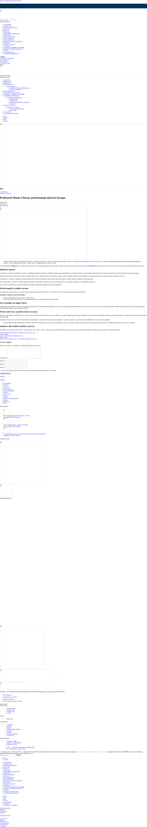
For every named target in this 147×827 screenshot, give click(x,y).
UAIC (111, 266)
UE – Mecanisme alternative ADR (16, 749)
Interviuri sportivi (8, 389)
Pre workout (6, 394)
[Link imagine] (13, 688)
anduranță (2, 332)
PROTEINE (6, 43)
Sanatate (5, 397)
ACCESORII (7, 24)
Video (5, 403)
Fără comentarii (16, 417)
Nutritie (5, 392)
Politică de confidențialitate (14, 742)
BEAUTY (6, 30)
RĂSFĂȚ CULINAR (13, 107)
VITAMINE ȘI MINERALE (15, 98)
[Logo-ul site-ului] (10, 18)
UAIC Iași (32, 332)
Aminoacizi (10, 724)
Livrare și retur (11, 710)
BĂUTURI (13, 110)
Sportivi (5, 400)
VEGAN (5, 50)
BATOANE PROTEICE (10, 27)
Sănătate (9, 732)
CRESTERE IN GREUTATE (11, 34)
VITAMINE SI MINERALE (11, 53)
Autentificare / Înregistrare (10, 805)
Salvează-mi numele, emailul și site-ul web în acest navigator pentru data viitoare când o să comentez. (29, 370)
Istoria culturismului (8, 391)
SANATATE (6, 46)
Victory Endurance (8, 52)
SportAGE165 (25, 332)
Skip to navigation (5, 0)
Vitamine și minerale (12, 734)
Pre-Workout (10, 735)
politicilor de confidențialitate (99, 752)
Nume (2, 361)
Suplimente (6, 401)
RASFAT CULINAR (9, 44)
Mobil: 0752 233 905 (11, 697)
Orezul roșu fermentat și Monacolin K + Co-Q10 (16, 415)
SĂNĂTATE (13, 101)
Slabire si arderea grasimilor (10, 398)
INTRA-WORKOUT (9, 37)
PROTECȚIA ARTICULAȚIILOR (20, 102)
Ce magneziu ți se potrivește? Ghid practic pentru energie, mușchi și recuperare (24, 434)
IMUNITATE (7, 35)
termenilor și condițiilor (82, 752)
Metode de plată (11, 708)
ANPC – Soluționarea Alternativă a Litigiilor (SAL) (21, 747)
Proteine (9, 727)
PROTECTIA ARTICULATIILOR (13, 41)
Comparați (6, 803)
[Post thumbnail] (6, 414)
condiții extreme (9, 332)
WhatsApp (8, 695)
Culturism (6, 384)
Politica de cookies (12, 744)
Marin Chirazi (17, 332)
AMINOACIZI (7, 26)
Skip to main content (15, 0)
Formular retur (11, 711)
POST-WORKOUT (8, 38)
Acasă (1, 192)
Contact (9, 713)
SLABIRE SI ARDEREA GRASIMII (13, 47)
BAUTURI (6, 29)
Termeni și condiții (12, 741)
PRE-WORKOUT (8, 40)
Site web (2, 367)
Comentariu (3, 358)
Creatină (9, 726)
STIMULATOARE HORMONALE (13, 49)
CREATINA (6, 32)
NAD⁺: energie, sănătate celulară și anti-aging (15, 425)
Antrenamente (7, 383)
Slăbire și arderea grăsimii (14, 729)
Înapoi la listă (3, 337)
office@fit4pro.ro (10, 699)
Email (2, 364)
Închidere (2, 376)
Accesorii (9, 731)
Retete (5, 395)
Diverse (5, 192)
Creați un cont (4, 818)
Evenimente (8, 193)
